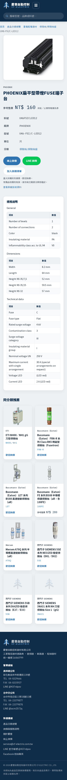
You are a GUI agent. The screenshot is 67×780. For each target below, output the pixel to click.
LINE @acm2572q (12, 708)
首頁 (2, 26)
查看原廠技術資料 (12, 187)
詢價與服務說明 (11, 728)
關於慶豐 (7, 733)
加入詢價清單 (14, 171)
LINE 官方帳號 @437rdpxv (17, 749)
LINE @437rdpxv (12, 686)
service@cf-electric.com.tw (18, 744)
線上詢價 (12, 160)
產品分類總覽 (14, 26)
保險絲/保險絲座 (48, 26)
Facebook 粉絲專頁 (13, 754)
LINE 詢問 (31, 160)
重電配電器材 (30, 26)
